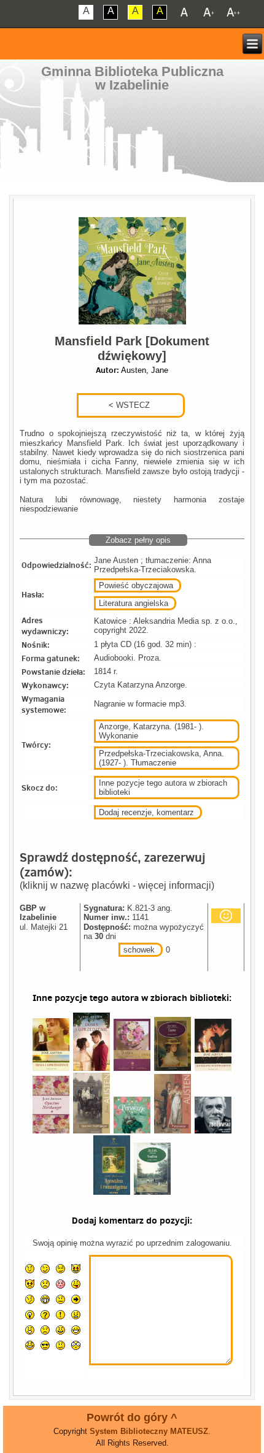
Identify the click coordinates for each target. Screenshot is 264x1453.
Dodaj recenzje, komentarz (146, 812)
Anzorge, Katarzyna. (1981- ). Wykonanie (151, 731)
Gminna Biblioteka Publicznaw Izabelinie (132, 78)
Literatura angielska (133, 603)
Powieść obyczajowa (136, 585)
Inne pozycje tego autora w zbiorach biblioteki (163, 787)
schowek (139, 949)
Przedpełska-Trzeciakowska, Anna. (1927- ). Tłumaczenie (161, 758)
